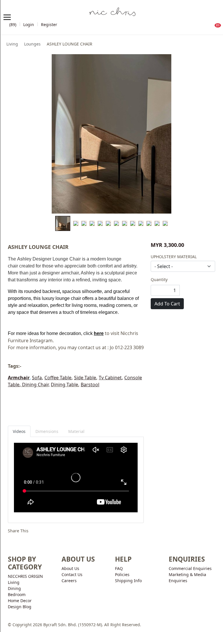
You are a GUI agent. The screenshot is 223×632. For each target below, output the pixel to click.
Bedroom (17, 594)
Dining (14, 588)
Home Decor (20, 600)
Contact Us (72, 574)
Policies (122, 574)
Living (12, 44)
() (12, 24)
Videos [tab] (19, 431)
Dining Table (64, 384)
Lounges (32, 44)
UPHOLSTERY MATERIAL (174, 256)
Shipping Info (128, 580)
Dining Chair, (35, 384)
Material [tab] (76, 431)
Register (49, 24)
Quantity (159, 279)
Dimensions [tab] (46, 431)
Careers (69, 580)
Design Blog (19, 606)
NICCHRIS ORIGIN (25, 576)
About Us (70, 568)
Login (28, 24)
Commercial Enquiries (190, 568)
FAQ (119, 568)
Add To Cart (167, 303)
